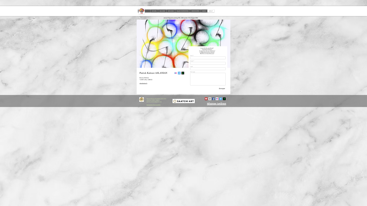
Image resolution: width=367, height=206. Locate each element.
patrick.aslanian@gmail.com (154, 102)
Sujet (191, 66)
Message (192, 71)
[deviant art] (182, 73)
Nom (191, 55)
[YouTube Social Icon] (206, 98)
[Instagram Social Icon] (209, 98)
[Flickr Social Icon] (175, 73)
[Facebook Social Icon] (213, 98)
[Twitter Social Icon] (179, 73)
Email (191, 61)
